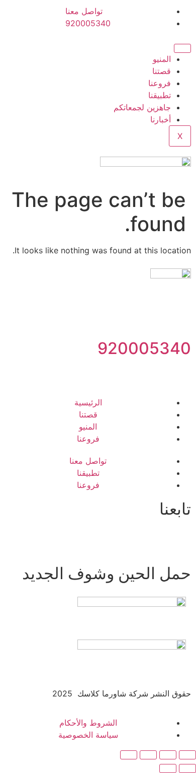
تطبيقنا (159, 95)
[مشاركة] (148, 754)
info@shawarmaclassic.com (138, 373)
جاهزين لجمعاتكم (142, 107)
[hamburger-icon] (182, 48)
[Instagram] (150, 539)
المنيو (162, 59)
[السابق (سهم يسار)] (187, 768)
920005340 (144, 348)
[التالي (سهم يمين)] (167, 768)
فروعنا (159, 83)
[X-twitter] (123, 539)
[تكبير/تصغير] (187, 754)
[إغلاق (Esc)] (128, 754)
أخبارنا (160, 119)
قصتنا (161, 71)
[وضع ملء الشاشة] (167, 754)
